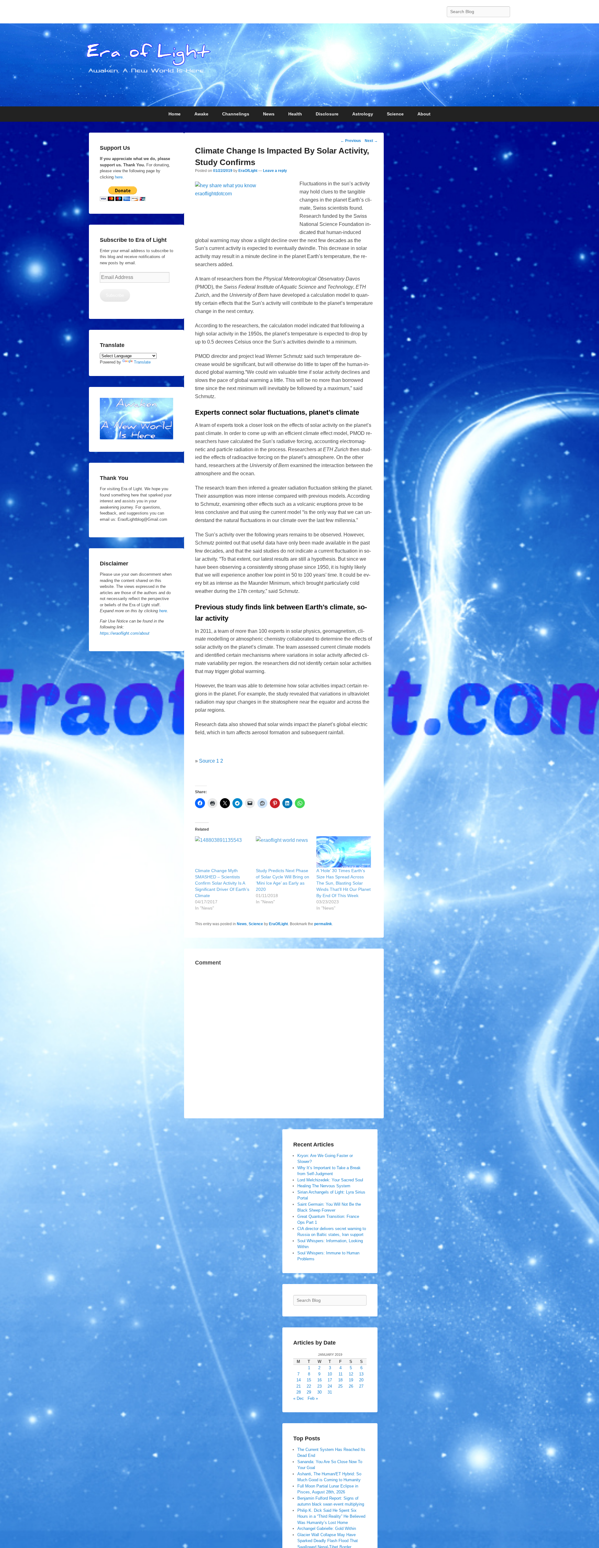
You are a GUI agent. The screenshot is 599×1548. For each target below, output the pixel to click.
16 (319, 1380)
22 (309, 1386)
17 (330, 1380)
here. (119, 177)
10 (330, 1374)
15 (309, 1380)
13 (361, 1374)
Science (256, 924)
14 (298, 1380)
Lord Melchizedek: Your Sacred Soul (330, 1180)
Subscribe (115, 295)
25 (340, 1386)
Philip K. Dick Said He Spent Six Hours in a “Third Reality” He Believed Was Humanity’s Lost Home (331, 1516)
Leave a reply (275, 170)
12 (351, 1374)
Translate (142, 362)
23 (319, 1386)
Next (371, 141)
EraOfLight (247, 170)
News (242, 924)
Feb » (313, 1398)
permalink (323, 924)
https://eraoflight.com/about (124, 633)
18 (340, 1380)
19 (351, 1380)
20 (361, 1380)
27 (361, 1386)
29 (309, 1392)
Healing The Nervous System (323, 1186)
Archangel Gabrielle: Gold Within (326, 1528)
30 (319, 1392)
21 (298, 1386)
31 (330, 1392)
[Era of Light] (299, 64)
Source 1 (209, 761)
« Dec (298, 1398)
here (163, 610)
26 (351, 1386)
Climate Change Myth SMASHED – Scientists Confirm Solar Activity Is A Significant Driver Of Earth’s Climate (222, 883)
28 (298, 1392)
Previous (350, 141)
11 (340, 1374)
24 (330, 1386)
